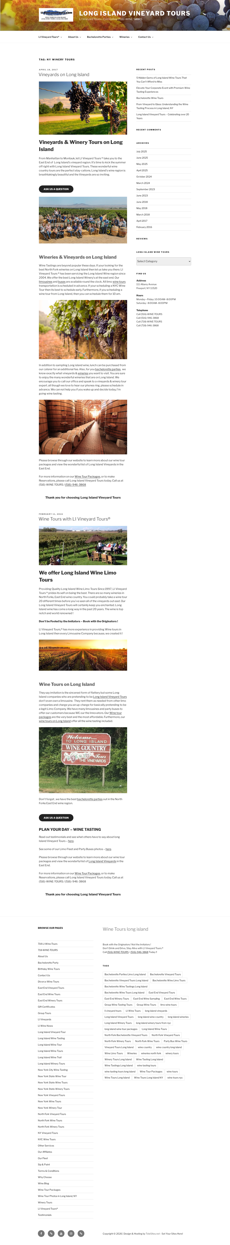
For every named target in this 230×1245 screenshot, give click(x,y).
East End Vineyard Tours (51, 987)
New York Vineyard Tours (51, 1095)
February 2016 (144, 227)
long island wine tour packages (121, 1029)
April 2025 (142, 170)
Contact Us (144, 36)
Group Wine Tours (146, 1004)
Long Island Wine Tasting (51, 1038)
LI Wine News (45, 1025)
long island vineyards (156, 1010)
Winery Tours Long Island (118, 1059)
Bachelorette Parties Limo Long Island (125, 974)
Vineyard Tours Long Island (119, 1047)
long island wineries (178, 1016)
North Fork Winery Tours (51, 1126)
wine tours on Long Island (55, 721)
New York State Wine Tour (52, 1076)
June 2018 (142, 201)
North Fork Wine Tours (50, 1120)
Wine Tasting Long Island (149, 1059)
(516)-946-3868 (75, 484)
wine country (145, 1047)
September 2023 (145, 189)
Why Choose (45, 1177)
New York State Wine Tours (53, 1082)
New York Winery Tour (50, 1107)
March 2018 (143, 214)
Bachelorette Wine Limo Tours (169, 980)
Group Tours (44, 1013)
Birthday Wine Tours (49, 968)
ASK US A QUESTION (56, 189)
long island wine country (150, 1016)
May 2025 (141, 163)
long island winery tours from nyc (153, 1022)
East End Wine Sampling (146, 998)
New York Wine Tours (49, 1101)
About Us (73, 36)
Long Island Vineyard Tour (52, 1032)
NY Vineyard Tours (48, 1132)
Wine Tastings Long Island (119, 1065)
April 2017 (141, 220)
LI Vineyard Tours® (49, 36)
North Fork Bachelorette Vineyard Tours (126, 1035)
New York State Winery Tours (54, 1088)
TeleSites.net (153, 1233)
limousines (45, 281)
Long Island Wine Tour (50, 1044)
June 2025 (142, 157)
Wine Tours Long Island (117, 1077)
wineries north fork (151, 1053)
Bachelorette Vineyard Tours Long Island (126, 980)
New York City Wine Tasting (53, 1069)
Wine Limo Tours (114, 1053)
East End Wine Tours (49, 994)
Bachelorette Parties (99, 36)
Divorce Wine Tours (48, 981)
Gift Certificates (46, 1006)
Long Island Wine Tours (50, 1050)
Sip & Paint (44, 1164)
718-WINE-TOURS (48, 950)
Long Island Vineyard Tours (135, 13)
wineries (83, 373)
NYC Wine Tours (47, 1139)
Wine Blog (43, 1183)
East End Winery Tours (50, 1000)
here (71, 841)
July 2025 (141, 151)
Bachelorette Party (48, 962)
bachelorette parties (108, 369)
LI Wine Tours (133, 1010)
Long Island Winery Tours (51, 1063)
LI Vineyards (44, 1019)
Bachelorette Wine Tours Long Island (124, 992)
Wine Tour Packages (87, 476)
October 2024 (144, 176)
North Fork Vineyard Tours (52, 1114)
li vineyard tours (113, 1010)
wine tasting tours (146, 1065)
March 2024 (143, 183)
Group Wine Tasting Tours (118, 1004)
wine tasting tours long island (120, 1071)
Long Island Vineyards (102, 861)
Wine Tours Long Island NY (148, 1077)
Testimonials (45, 1214)
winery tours (172, 1053)
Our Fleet (43, 1158)
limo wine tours (168, 1004)
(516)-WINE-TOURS (118, 952)
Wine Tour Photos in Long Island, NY (57, 1196)
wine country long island (169, 1047)
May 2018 (141, 208)
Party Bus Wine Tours (175, 1041)
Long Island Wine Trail (49, 1057)
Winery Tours (45, 1202)
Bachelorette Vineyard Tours (165, 974)
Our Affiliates (45, 1151)
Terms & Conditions (48, 1170)
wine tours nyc (175, 1077)
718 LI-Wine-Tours (47, 943)
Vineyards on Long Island (64, 74)
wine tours (119, 281)
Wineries (124, 36)
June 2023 (142, 195)
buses (61, 281)
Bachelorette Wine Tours (149, 98)
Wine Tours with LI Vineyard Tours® (74, 519)
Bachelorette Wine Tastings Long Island (126, 986)
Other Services (46, 1145)
